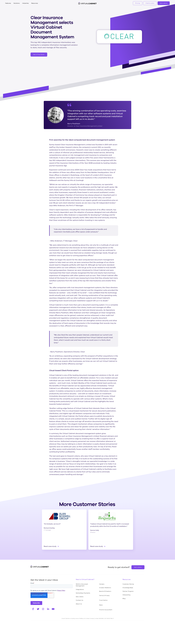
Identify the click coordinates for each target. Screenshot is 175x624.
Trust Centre (103, 600)
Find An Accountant (105, 609)
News (101, 605)
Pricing (137, 3)
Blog (124, 598)
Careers (101, 584)
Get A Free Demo (38, 54)
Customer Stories (128, 584)
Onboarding (126, 595)
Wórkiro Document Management (82, 585)
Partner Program (128, 591)
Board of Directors (105, 591)
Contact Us (79, 600)
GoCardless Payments (83, 593)
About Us (79, 604)
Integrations (80, 589)
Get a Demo (79, 596)
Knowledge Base (128, 587)
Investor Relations (105, 587)
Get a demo (163, 3)
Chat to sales (150, 3)
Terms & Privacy (104, 595)
